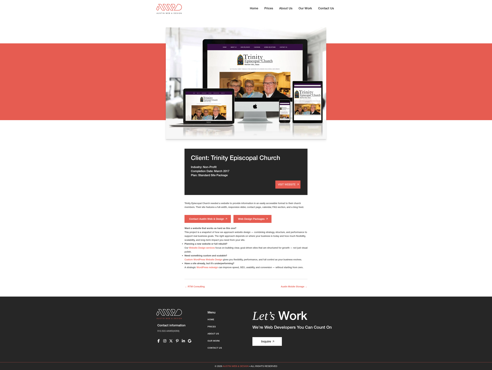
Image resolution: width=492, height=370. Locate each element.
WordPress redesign (207, 267)
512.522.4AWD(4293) (168, 330)
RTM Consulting (195, 286)
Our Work (214, 341)
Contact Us (215, 348)
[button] (207, 219)
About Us (213, 333)
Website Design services (202, 247)
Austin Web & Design (236, 366)
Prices (212, 326)
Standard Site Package (213, 175)
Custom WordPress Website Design (203, 259)
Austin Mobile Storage (294, 286)
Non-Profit (210, 167)
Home (211, 319)
